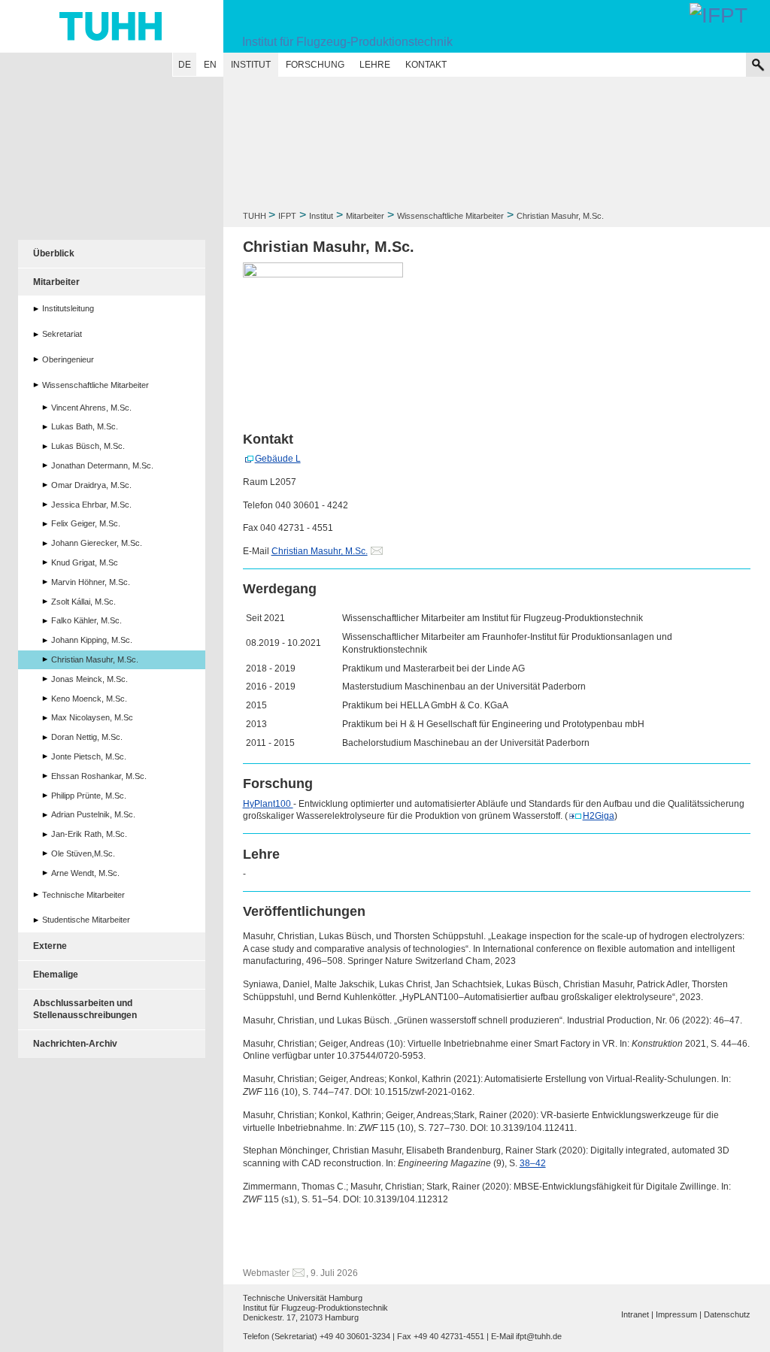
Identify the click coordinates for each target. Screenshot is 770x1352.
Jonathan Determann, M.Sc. (102, 465)
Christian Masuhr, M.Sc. (319, 551)
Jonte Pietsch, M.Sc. (88, 756)
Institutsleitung (68, 308)
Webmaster (266, 1273)
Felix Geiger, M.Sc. (85, 523)
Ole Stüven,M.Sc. (83, 853)
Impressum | (679, 1314)
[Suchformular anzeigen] (758, 65)
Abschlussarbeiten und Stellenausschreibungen (85, 1009)
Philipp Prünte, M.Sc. (88, 795)
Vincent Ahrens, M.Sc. (91, 407)
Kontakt (426, 64)
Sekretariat (62, 333)
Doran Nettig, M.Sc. (87, 736)
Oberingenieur (68, 359)
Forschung (315, 64)
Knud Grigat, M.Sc (84, 562)
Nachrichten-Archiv (75, 1043)
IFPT (287, 215)
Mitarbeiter (365, 215)
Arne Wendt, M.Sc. (85, 873)
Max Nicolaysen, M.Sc (92, 717)
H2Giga (598, 816)
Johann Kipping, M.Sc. (91, 639)
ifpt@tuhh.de (539, 1336)
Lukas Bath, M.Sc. (84, 426)
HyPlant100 (268, 804)
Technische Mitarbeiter (83, 894)
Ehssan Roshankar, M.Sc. (99, 776)
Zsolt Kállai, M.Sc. (83, 601)
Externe (50, 946)
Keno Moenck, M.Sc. (89, 698)
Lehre (374, 64)
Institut (251, 64)
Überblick (53, 253)
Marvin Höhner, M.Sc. (90, 582)
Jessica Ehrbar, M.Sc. (91, 504)
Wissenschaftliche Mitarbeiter (450, 215)
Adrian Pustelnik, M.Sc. (93, 814)
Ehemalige (55, 974)
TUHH (254, 215)
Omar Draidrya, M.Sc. (91, 485)
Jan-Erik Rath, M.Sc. (89, 833)
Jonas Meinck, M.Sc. (89, 679)
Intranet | (637, 1314)
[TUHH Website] (111, 26)
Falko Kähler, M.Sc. (86, 620)
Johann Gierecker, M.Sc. (96, 542)
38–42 (533, 1163)
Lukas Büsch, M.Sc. (88, 445)
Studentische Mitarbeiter (86, 919)
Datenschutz (727, 1314)
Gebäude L (278, 458)
